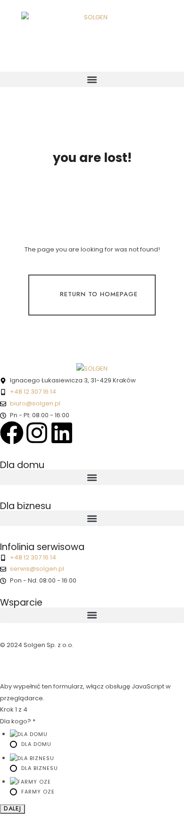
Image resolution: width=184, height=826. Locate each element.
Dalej (12, 808)
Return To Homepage (99, 294)
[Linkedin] (62, 433)
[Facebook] (12, 433)
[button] (92, 79)
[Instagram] (37, 433)
